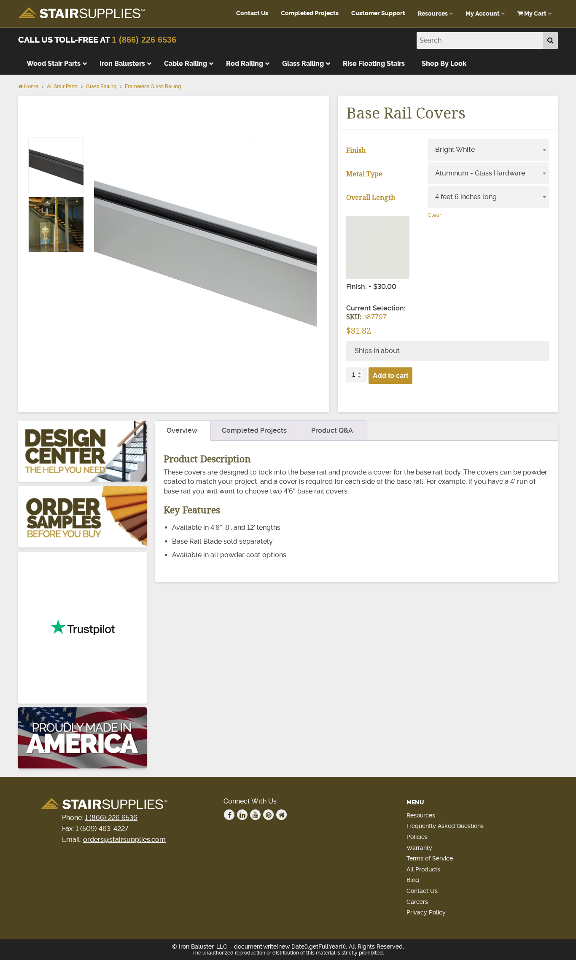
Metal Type (364, 173)
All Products (423, 869)
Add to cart (390, 375)
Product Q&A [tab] (332, 430)
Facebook (229, 814)
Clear (434, 215)
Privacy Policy (426, 912)
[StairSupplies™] (81, 13)
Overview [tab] (182, 430)
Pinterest (268, 814)
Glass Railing (101, 86)
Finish (356, 150)
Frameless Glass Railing (153, 86)
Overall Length (370, 197)
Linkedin (242, 814)
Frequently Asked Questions (445, 825)
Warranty (419, 847)
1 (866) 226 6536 (144, 39)
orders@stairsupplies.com (124, 840)
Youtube (255, 814)
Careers (417, 901)
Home (30, 86)
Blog (412, 879)
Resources (433, 13)
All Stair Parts (62, 86)
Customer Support (378, 13)
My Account (483, 13)
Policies (417, 836)
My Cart (535, 13)
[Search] (550, 40)
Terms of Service (429, 858)
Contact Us (252, 13)
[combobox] (488, 150)
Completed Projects (310, 13)
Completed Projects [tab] (254, 430)
